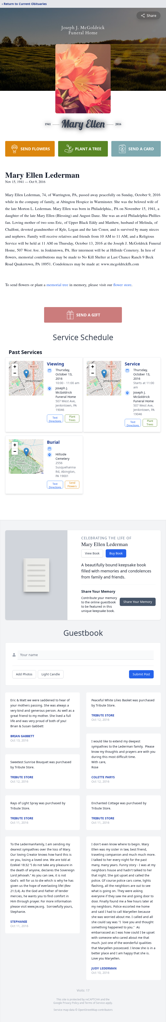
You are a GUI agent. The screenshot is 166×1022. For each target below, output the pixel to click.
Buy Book (116, 553)
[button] (26, 373)
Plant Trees (72, 418)
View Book (92, 553)
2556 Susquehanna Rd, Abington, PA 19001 (66, 469)
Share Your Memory (137, 602)
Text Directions (55, 419)
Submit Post (141, 674)
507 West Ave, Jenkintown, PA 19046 (66, 405)
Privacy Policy (71, 1003)
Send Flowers (72, 484)
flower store (122, 284)
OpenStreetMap (87, 1010)
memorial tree (57, 284)
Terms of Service (95, 1003)
